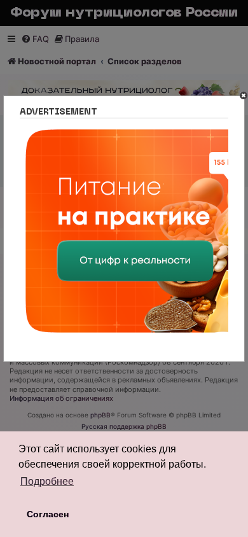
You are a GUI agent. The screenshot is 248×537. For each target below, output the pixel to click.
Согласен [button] (48, 514)
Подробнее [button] (47, 481)
